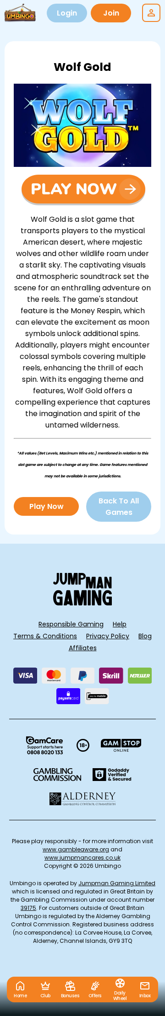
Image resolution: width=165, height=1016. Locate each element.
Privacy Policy (107, 636)
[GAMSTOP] (121, 745)
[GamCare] (44, 745)
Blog (145, 636)
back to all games (119, 507)
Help (119, 624)
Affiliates (83, 647)
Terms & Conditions (45, 636)
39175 (28, 908)
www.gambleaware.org (76, 849)
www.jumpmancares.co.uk (82, 857)
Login (67, 13)
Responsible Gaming (71, 624)
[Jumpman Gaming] (82, 603)
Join (111, 13)
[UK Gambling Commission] (57, 774)
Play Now (46, 506)
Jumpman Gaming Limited (116, 883)
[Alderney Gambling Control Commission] (83, 798)
